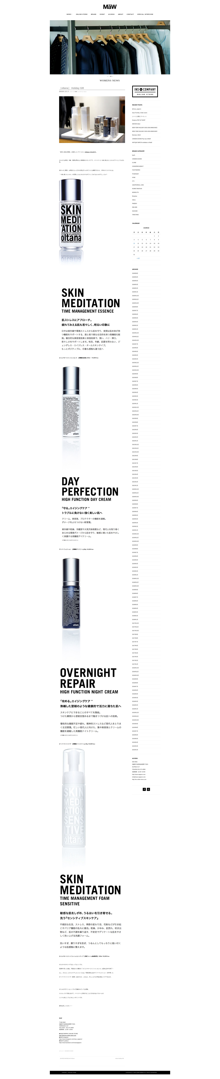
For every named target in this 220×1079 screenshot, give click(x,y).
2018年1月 (135, 619)
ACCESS (111, 14)
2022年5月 (135, 429)
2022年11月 (135, 411)
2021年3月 (135, 478)
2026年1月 (135, 292)
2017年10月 (135, 630)
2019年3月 (135, 567)
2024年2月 (135, 359)
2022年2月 (135, 437)
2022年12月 (135, 407)
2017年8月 (135, 638)
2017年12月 (135, 623)
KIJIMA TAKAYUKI (137, 188)
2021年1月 (135, 485)
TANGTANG (135, 214)
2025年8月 (135, 307)
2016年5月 (135, 694)
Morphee (134, 196)
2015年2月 (135, 749)
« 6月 (138, 258)
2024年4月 (135, 355)
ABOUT (120, 14)
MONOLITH (135, 192)
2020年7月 (135, 508)
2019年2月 (135, 571)
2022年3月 (135, 433)
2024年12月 (135, 333)
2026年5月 (135, 280)
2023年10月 (135, 370)
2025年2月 (135, 325)
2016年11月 (135, 671)
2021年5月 (135, 470)
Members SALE (136, 135)
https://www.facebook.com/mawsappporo (70, 1042)
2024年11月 (135, 336)
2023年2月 (135, 400)
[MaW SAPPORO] (110, 8)
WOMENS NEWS (69, 1050)
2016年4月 (135, 697)
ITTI (133, 181)
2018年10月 (135, 586)
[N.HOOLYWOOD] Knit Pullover (67, 1058)
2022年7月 (135, 426)
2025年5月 (135, 318)
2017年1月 (135, 664)
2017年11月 (135, 627)
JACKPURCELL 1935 (138, 185)
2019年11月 (135, 537)
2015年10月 (135, 720)
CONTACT (130, 14)
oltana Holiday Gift (119, 1058)
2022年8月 (135, 422)
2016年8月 (135, 682)
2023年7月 (135, 381)
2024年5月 (135, 351)
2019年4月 (135, 563)
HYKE (133, 177)
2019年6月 (135, 556)
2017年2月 (135, 660)
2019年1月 (135, 574)
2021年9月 (135, 455)
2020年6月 (135, 511)
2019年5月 (135, 560)
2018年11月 (135, 582)
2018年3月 (135, 612)
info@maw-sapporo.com (138, 777)
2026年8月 (135, 273)
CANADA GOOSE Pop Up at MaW (141, 138)
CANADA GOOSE (137, 159)
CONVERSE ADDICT (138, 166)
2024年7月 (135, 344)
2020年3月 (135, 522)
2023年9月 (135, 373)
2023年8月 (135, 377)
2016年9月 (135, 679)
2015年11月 (135, 716)
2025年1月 (135, 329)
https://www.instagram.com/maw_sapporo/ (70, 1039)
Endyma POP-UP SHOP (138, 120)
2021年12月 (135, 444)
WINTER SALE (136, 124)
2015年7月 (135, 731)
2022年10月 (135, 414)
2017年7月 (135, 641)
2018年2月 (135, 615)
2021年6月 (135, 467)
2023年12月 (135, 362)
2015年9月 (135, 723)
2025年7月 (135, 310)
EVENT (102, 14)
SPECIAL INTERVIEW (145, 14)
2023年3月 (135, 396)
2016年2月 (135, 705)
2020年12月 (135, 489)
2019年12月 (135, 534)
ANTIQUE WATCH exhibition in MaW (142, 142)
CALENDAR (135, 223)
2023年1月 (135, 403)
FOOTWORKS (136, 170)
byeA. (133, 155)
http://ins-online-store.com (139, 779)
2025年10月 (135, 303)
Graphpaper (135, 173)
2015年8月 (135, 727)
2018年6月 (135, 601)
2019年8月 (135, 548)
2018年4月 (135, 608)
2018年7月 (135, 597)
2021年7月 (135, 463)
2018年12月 (135, 578)
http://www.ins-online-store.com (67, 1035)
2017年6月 (135, 645)
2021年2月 (135, 481)
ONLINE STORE (81, 14)
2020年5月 (135, 515)
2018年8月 (135, 593)
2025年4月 (135, 321)
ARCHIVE (135, 269)
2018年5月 (135, 604)
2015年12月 (135, 712)
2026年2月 (135, 288)
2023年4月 (135, 392)
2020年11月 (135, 493)
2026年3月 (135, 284)
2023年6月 (135, 385)
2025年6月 (135, 314)
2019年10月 (135, 541)
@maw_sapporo (136, 109)
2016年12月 (135, 667)
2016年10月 (135, 675)
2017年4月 (135, 653)
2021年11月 (135, 448)
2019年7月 (135, 552)
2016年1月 (135, 709)
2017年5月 (135, 649)
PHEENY (134, 203)
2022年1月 (135, 440)
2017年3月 (135, 656)
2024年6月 (135, 347)
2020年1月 (135, 530)
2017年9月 (135, 634)
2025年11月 (135, 299)
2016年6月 (135, 690)
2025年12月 (135, 295)
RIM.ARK (134, 207)
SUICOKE (135, 211)
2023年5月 (135, 388)
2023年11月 (135, 366)
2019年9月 (135, 545)
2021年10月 (135, 452)
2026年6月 (135, 277)
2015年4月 (135, 742)
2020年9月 (135, 500)
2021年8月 (135, 459)
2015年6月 (135, 735)
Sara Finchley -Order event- (139, 112)
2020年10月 (135, 496)
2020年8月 (135, 504)
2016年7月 (135, 686)
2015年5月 (135, 738)
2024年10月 (135, 340)
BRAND (93, 14)
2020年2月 (135, 526)
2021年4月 (135, 474)
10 (134, 243)
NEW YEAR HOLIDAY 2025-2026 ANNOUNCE (144, 127)
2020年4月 (135, 519)
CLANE (134, 162)
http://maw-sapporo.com (138, 774)
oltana (84, 91)
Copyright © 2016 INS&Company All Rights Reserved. (141, 1072)
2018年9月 (135, 589)
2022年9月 (135, 418)
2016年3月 (135, 701)
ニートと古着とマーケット (139, 116)
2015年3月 (135, 746)
